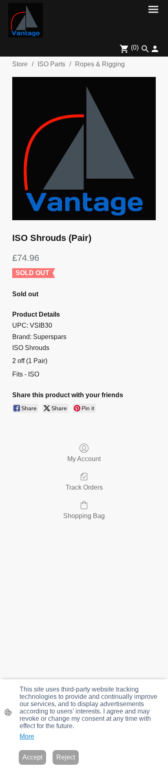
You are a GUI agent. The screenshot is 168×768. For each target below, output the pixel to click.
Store (20, 64)
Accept (32, 757)
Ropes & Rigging (100, 64)
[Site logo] (25, 20)
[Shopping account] (155, 49)
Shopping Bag (84, 515)
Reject (65, 757)
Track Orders (84, 487)
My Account (84, 458)
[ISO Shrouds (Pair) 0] (84, 148)
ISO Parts (51, 64)
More (27, 736)
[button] (145, 49)
